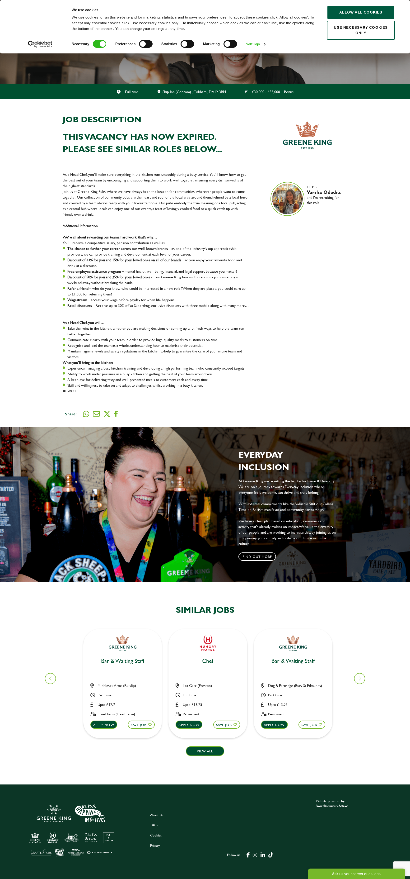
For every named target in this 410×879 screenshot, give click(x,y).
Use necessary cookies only (361, 30)
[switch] (146, 44)
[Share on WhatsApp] (86, 414)
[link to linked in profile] (310, 209)
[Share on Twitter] (107, 414)
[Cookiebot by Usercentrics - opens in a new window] (40, 44)
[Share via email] (96, 414)
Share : (71, 414)
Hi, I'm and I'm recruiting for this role (324, 194)
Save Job (139, 724)
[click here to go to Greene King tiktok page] (270, 854)
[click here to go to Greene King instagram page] (255, 854)
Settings (253, 44)
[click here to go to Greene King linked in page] (263, 854)
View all (205, 751)
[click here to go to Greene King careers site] (71, 830)
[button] (359, 678)
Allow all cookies (360, 12)
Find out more (257, 556)
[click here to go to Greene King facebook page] (248, 854)
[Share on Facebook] (116, 414)
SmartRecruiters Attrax (332, 805)
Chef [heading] (207, 661)
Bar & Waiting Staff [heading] (122, 661)
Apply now (103, 724)
